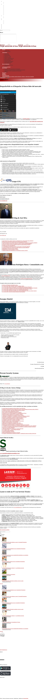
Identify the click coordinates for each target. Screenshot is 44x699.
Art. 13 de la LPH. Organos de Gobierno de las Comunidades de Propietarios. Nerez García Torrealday (19, 287)
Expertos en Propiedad (24, 278)
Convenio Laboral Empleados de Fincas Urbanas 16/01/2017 (12, 418)
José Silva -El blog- (7, 57)
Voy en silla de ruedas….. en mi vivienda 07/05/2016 (11, 429)
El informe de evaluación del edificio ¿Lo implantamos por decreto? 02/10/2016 (15, 424)
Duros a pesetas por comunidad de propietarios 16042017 (12, 412)
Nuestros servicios (7, 3)
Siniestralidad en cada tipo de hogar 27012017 (10, 248)
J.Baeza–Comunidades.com (9, 58)
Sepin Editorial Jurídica (8, 13)
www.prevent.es (7, 383)
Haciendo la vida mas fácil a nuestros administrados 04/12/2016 (13, 420)
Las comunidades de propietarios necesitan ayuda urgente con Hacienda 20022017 (16, 246)
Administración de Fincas (8, 16)
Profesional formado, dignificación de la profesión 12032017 (12, 414)
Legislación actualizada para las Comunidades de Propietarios (14, 21)
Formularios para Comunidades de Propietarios (12, 20)
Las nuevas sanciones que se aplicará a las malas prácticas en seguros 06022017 (15, 247)
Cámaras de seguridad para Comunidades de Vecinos (11, 622)
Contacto (3, 25)
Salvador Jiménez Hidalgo (8, 12)
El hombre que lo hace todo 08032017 (8, 245)
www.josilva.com (3, 235)
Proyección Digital (7, 11)
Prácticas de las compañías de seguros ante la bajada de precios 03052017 (14, 241)
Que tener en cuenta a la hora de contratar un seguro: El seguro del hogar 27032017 (16, 244)
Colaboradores (4, 4)
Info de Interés (4, 19)
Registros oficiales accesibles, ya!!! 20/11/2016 (10, 421)
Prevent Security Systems (8, 59)
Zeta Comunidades (7, 14)
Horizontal (30, 278)
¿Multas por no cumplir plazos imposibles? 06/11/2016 (11, 422)
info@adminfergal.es (3, 649)
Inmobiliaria (4, 26)
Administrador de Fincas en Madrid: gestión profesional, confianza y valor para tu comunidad (18, 28)
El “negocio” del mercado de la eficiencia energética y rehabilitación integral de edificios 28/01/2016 (19, 433)
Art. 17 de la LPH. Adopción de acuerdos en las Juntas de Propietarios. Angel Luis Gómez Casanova (19, 290)
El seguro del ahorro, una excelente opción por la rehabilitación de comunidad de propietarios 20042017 (19, 242)
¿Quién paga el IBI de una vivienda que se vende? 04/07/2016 (12, 428)
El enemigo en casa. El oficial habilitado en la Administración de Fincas (14, 413)
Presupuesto (4, 24)
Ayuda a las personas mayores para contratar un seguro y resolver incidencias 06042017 (17, 243)
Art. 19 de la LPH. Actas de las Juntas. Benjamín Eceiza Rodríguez (13, 291)
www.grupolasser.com (18, 507)
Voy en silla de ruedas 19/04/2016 (8, 430)
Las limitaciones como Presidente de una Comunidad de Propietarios (13, 548)
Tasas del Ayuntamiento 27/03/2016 (8, 431)
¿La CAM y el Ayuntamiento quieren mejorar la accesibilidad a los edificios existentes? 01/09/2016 (19, 426)
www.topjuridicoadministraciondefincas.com (10, 453)
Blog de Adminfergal (5, 15)
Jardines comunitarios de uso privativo (8, 574)
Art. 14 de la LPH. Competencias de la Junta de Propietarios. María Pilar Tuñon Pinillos (17, 288)
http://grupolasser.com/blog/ (4, 529)
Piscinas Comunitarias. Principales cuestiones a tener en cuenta (12, 580)
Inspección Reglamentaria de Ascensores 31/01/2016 (11, 432)
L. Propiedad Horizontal (6, 18)
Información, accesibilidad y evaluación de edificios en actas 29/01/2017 (14, 417)
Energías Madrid (7, 7)
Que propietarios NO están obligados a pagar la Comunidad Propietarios (14, 542)
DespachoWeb (6, 6)
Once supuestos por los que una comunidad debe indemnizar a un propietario (15, 555)
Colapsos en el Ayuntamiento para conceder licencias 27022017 (13, 415)
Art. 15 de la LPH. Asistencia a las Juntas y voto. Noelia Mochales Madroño (15, 289)
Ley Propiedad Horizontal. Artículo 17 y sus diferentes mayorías (13, 615)
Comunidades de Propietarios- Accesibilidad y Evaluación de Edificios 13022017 (16, 416)
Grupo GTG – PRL (7, 8)
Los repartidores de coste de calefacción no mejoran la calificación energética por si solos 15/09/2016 (19, 425)
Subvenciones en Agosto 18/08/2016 (8, 427)
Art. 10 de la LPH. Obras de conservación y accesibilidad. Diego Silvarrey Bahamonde (17, 286)
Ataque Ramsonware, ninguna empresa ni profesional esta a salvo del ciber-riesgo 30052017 (17, 240)
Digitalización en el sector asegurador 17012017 (10, 249)
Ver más (1, 583)
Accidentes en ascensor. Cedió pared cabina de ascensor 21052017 (13, 410)
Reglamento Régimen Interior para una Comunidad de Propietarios (13, 561)
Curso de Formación (5, 27)
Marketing (6, 17)
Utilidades (6, 23)
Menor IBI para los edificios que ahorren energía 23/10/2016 (12, 423)
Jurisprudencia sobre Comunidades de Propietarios (12, 22)
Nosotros (3, 1)
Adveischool (6, 5)
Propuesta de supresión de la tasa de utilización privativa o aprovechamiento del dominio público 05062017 (20, 409)
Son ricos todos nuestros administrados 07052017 (10, 411)
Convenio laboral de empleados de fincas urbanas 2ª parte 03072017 (13, 408)
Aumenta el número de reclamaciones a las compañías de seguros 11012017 (15, 250)
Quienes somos (6, 2)
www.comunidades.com (6, 275)
